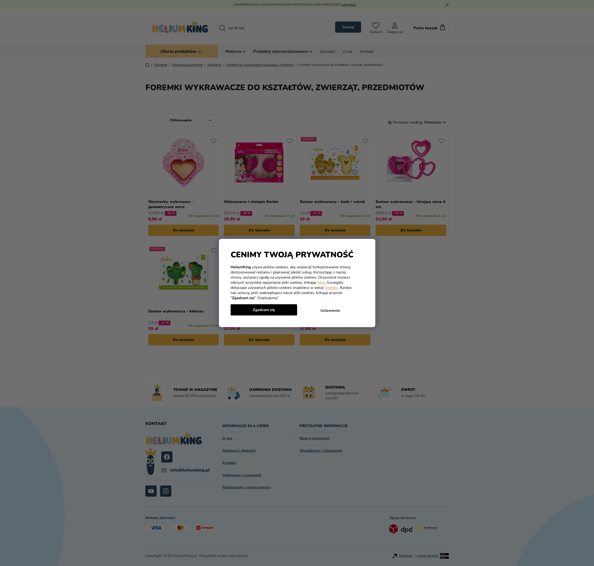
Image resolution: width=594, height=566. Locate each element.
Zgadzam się (264, 309)
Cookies (331, 287)
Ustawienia (330, 310)
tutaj (321, 282)
